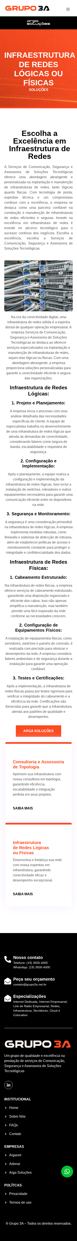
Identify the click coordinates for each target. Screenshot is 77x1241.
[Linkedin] (8, 1085)
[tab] (38, 731)
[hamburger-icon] (68, 9)
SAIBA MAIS (23, 808)
